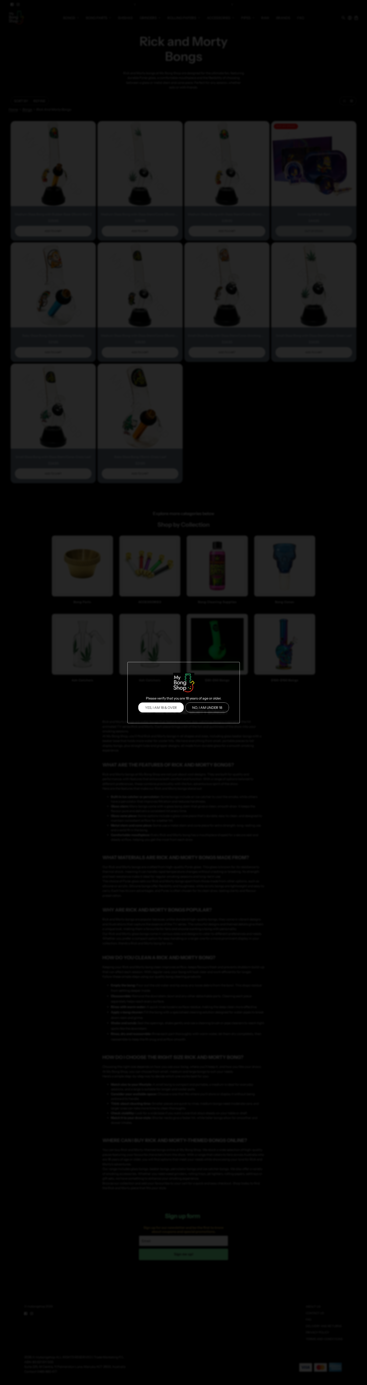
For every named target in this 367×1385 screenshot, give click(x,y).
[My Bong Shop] (183, 683)
